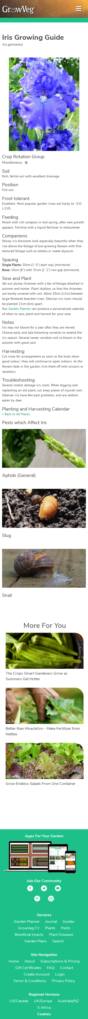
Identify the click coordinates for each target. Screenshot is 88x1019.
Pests (65, 928)
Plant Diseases (61, 934)
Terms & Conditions (29, 980)
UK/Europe (43, 1001)
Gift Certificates (28, 967)
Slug (6, 536)
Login (60, 974)
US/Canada (18, 1001)
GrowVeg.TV (28, 928)
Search (58, 941)
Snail (7, 595)
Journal (51, 921)
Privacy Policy (63, 980)
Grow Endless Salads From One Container (41, 783)
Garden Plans (35, 941)
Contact (66, 967)
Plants (50, 928)
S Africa (44, 1007)
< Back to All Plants (16, 414)
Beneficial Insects (29, 934)
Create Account (37, 974)
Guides (68, 921)
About (29, 961)
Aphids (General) (19, 475)
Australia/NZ (68, 1001)
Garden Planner (19, 309)
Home (14, 961)
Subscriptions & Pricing (60, 961)
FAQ (50, 967)
